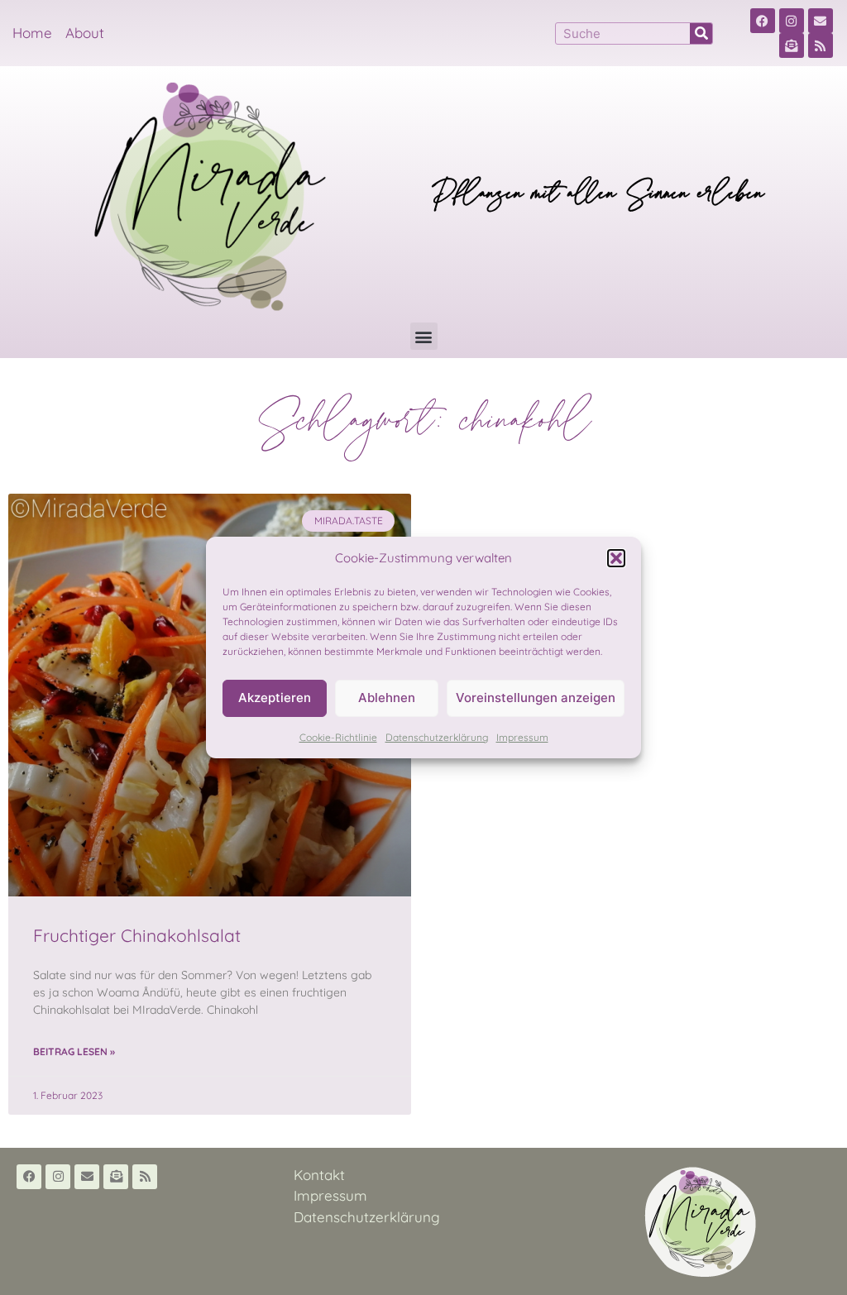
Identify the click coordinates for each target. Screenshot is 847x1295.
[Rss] (820, 45)
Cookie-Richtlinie (338, 737)
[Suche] (701, 33)
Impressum (522, 737)
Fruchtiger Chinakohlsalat (137, 935)
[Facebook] (762, 20)
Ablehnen (386, 697)
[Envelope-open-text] (791, 45)
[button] (616, 558)
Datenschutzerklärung (436, 737)
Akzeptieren (274, 697)
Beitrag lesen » (74, 1051)
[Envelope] (820, 20)
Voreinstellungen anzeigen (535, 697)
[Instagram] (791, 20)
